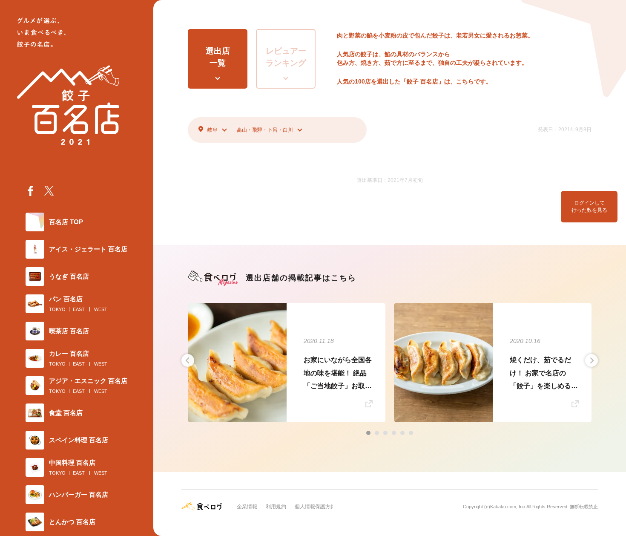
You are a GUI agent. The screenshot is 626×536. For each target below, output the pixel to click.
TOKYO (57, 309)
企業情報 (247, 507)
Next (591, 360)
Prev (187, 360)
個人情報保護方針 (315, 507)
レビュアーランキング (286, 57)
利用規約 (276, 507)
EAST (79, 309)
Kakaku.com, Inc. (508, 506)
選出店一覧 (218, 57)
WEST (100, 309)
